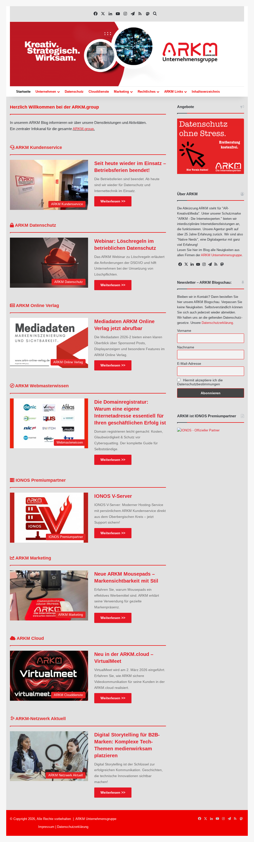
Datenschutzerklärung (217, 323)
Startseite (23, 91)
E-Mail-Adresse (189, 363)
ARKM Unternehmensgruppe (221, 255)
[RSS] (216, 264)
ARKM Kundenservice (38, 147)
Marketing (121, 91)
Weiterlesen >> (112, 201)
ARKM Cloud (30, 638)
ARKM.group (83, 129)
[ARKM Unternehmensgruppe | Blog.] (127, 54)
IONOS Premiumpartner (40, 480)
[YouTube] (198, 264)
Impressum (46, 827)
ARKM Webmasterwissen (41, 385)
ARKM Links (173, 91)
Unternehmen (45, 91)
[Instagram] (204, 264)
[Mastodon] (222, 264)
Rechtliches (147, 91)
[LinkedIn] (192, 264)
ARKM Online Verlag (37, 305)
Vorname (184, 331)
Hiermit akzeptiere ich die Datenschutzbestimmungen (200, 382)
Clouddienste (99, 91)
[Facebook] (180, 264)
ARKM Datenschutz (35, 225)
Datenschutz (74, 91)
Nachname (185, 347)
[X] (186, 264)
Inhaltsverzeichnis (206, 91)
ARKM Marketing (32, 558)
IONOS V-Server (113, 496)
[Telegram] (210, 264)
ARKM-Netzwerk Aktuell (40, 718)
